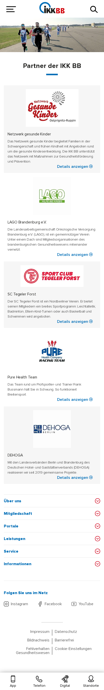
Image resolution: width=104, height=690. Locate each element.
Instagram (19, 603)
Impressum (39, 632)
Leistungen (14, 538)
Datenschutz (66, 632)
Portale (11, 526)
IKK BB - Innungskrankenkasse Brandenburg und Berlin (52, 7)
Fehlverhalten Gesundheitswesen (32, 651)
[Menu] (10, 9)
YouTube (86, 603)
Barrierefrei (64, 640)
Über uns (12, 501)
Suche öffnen (94, 9)
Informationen (17, 563)
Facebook (53, 603)
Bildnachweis (38, 640)
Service (11, 551)
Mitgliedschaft (18, 513)
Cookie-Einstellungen (73, 649)
